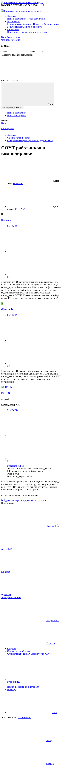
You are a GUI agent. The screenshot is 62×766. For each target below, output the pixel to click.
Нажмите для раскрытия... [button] (20, 476)
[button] (23, 77)
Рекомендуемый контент (20, 24)
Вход (3, 123)
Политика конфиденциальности (23, 687)
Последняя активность (30, 26)
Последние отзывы (17, 32)
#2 (8, 366)
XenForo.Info (24, 717)
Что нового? (13, 21)
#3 (8, 460)
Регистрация (7, 128)
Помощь (11, 689)
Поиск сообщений (36, 18)
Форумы (11, 16)
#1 (8, 277)
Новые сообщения (16, 18)
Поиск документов (37, 32)
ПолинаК (18, 183)
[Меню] (2, 9)
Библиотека (13, 29)
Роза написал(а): (15, 465)
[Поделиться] (29, 251)
